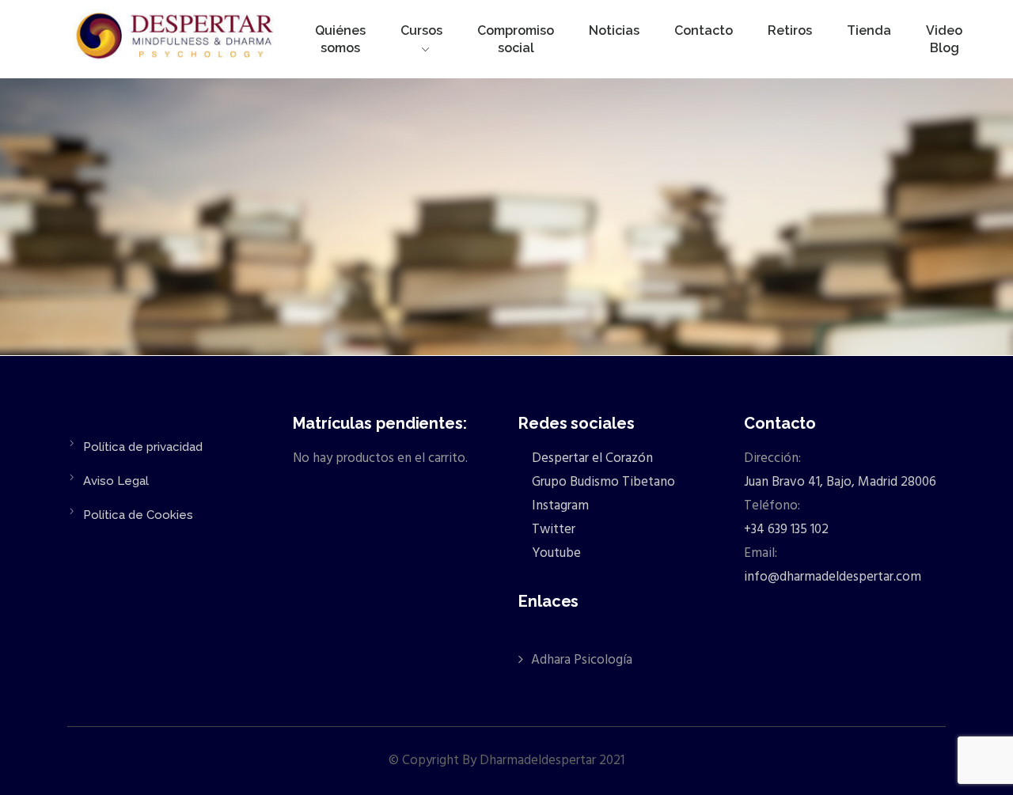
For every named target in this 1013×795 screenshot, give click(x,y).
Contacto (703, 30)
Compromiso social (515, 39)
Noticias (614, 30)
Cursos (421, 30)
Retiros (790, 30)
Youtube (555, 553)
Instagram (559, 506)
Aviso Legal (116, 481)
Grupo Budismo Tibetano (602, 482)
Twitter (552, 529)
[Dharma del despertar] (176, 39)
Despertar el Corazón (591, 458)
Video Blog (944, 39)
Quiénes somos (340, 39)
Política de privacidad (143, 447)
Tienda (869, 30)
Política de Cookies (138, 515)
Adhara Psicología (581, 660)
